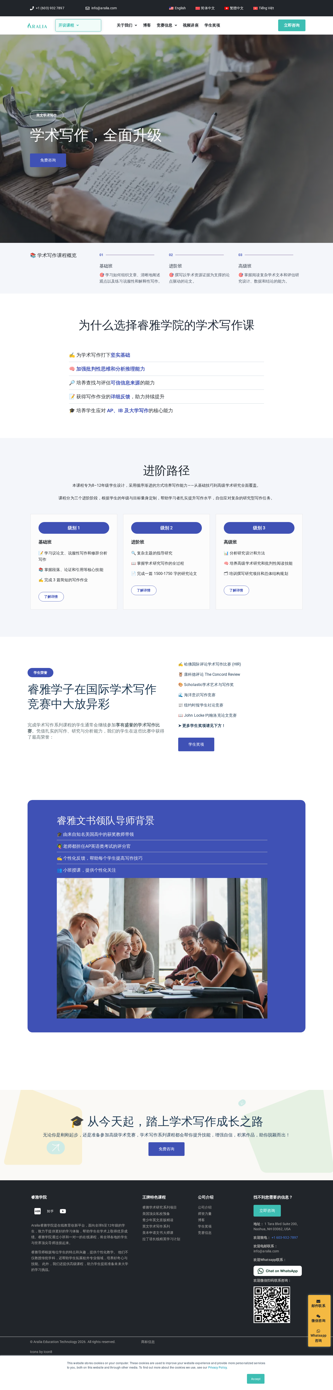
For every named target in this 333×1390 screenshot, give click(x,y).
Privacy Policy (217, 1367)
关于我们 (124, 25)
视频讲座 (190, 25)
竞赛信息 (164, 25)
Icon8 (48, 1352)
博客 (147, 25)
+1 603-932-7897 (285, 1237)
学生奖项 (212, 25)
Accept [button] (255, 1379)
